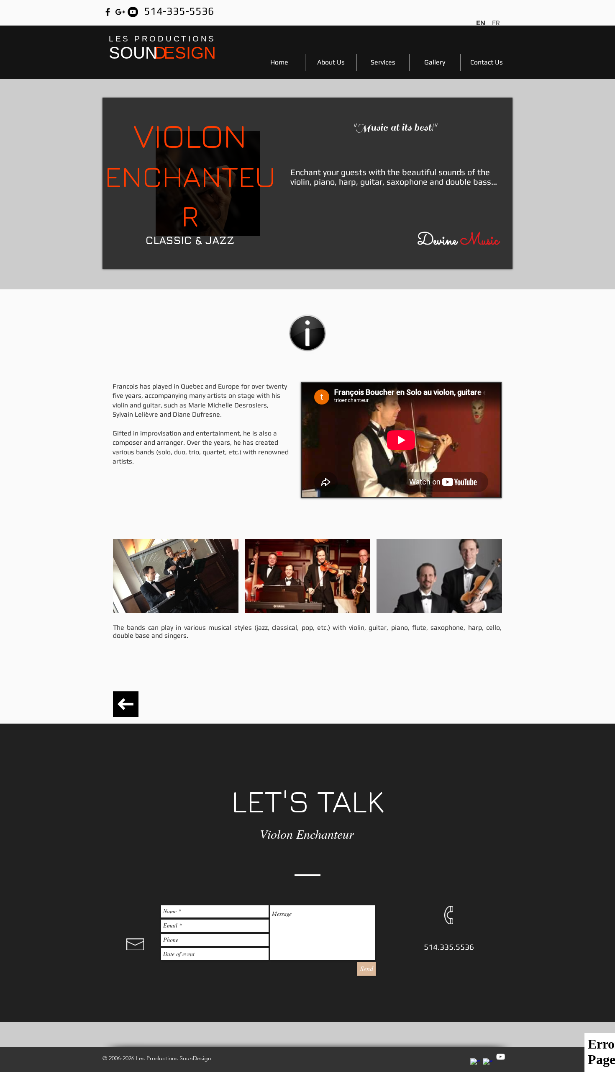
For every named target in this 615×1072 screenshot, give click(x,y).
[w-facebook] (475, 1063)
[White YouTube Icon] (500, 1056)
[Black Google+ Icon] (120, 12)
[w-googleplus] (488, 1063)
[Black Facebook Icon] (107, 12)
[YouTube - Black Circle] (133, 12)
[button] (175, 576)
